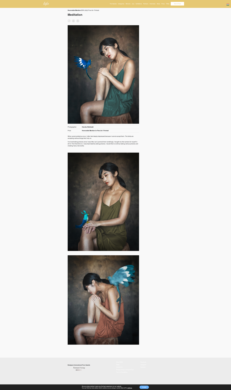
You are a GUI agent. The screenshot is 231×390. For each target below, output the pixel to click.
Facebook (143, 362)
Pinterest (143, 367)
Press (163, 3)
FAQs (167, 3)
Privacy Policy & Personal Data (125, 369)
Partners (145, 3)
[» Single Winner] (46, 4)
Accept (144, 387)
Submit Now (177, 3)
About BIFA (119, 362)
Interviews (152, 3)
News (158, 3)
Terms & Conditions (121, 372)
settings (129, 388)
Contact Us (119, 367)
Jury (133, 3)
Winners (128, 3)
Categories (121, 3)
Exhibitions (139, 3)
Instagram (143, 365)
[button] (69, 20)
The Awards (113, 3)
